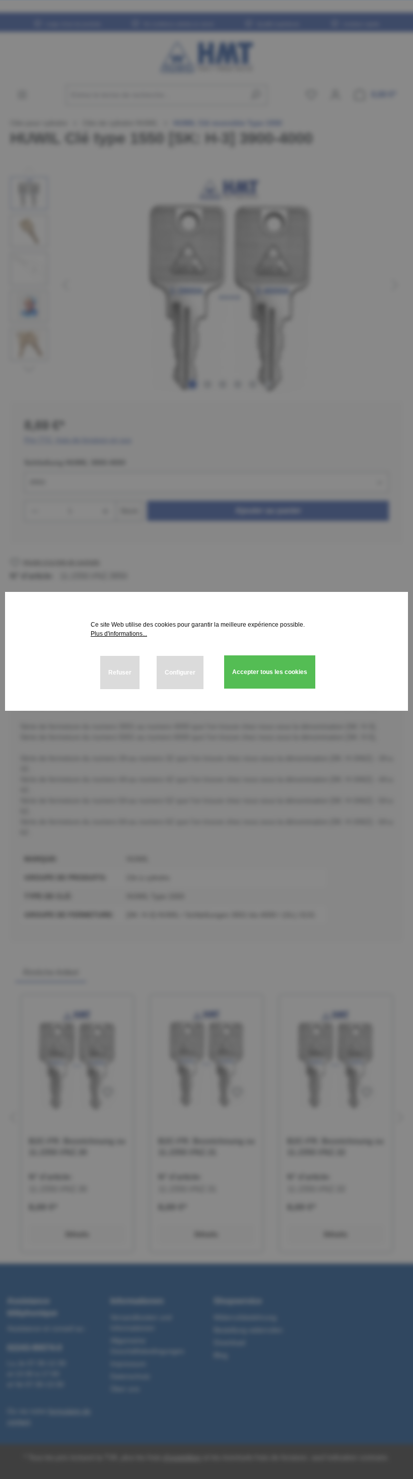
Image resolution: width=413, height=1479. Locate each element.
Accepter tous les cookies (269, 672)
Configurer (180, 672)
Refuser (119, 672)
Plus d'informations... (119, 633)
